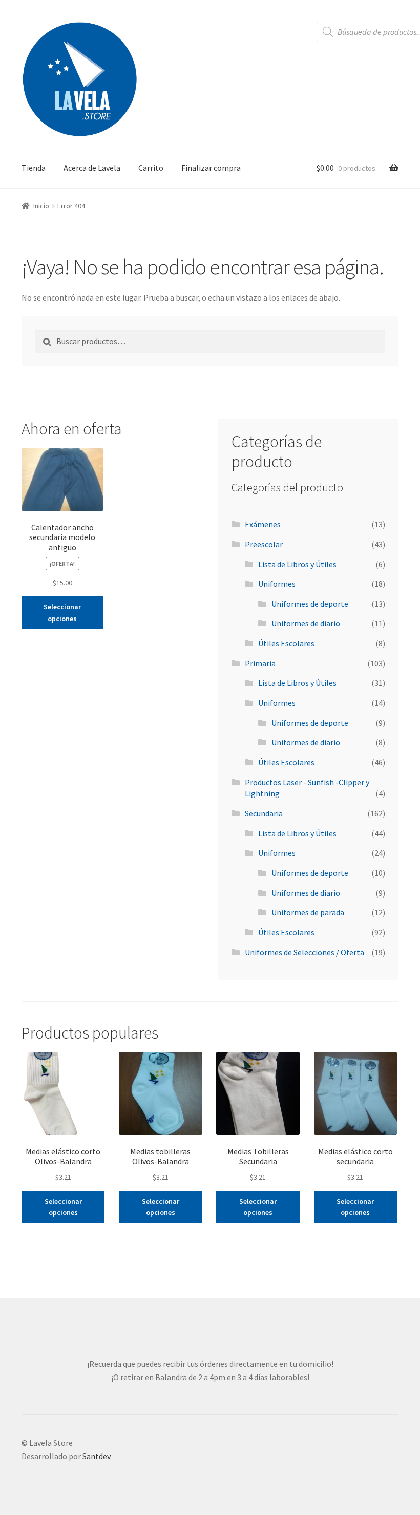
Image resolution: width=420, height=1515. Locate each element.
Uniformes (277, 584)
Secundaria (264, 813)
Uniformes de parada (307, 912)
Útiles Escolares (286, 643)
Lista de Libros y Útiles (297, 564)
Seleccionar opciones (62, 612)
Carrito (150, 168)
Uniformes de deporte (309, 604)
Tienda (34, 168)
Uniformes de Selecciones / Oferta (304, 952)
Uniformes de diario (305, 623)
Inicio (41, 205)
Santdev (96, 1456)
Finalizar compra (211, 168)
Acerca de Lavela (92, 168)
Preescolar (264, 544)
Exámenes (263, 524)
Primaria (260, 663)
